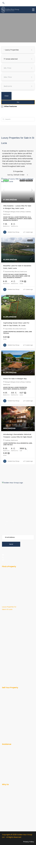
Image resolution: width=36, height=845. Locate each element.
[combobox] (18, 49)
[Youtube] (11, 509)
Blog (3, 771)
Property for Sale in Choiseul (8, 642)
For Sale (22, 180)
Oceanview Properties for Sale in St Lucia (9, 615)
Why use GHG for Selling (8, 807)
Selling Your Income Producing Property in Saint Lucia (9, 728)
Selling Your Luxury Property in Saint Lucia (8, 736)
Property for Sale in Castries (8, 636)
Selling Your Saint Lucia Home (8, 705)
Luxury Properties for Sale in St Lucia (9, 608)
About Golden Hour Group (8, 790)
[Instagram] (25, 509)
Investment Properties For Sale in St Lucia (9, 601)
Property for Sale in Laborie (8, 670)
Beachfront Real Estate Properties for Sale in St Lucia (9, 593)
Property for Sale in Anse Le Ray (8, 625)
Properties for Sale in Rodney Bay (9, 664)
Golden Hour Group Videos (8, 767)
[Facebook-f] (3, 509)
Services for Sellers (8, 701)
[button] (3, 3)
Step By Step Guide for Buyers (8, 750)
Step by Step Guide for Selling (8, 755)
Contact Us (6, 811)
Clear (6, 96)
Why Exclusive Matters (7, 796)
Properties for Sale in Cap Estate (9, 658)
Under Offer (29, 180)
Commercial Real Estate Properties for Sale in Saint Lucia (9, 579)
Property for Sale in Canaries (8, 630)
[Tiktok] (18, 509)
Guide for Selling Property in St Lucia (8, 693)
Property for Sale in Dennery (8, 647)
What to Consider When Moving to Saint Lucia (8, 776)
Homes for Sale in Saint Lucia (8, 572)
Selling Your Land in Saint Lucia (8, 710)
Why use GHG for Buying (8, 801)
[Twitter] (3, 513)
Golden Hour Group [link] (13, 232)
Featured (24, 297)
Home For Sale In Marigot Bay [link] (15, 379)
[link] (18, 190)
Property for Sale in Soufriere (8, 681)
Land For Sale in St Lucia (8, 586)
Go (18, 102)
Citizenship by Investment (7, 761)
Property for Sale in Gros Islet (8, 653)
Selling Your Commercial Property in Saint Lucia (7, 719)
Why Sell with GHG (8, 698)
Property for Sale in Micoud (8, 675)
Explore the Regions (9, 621)
